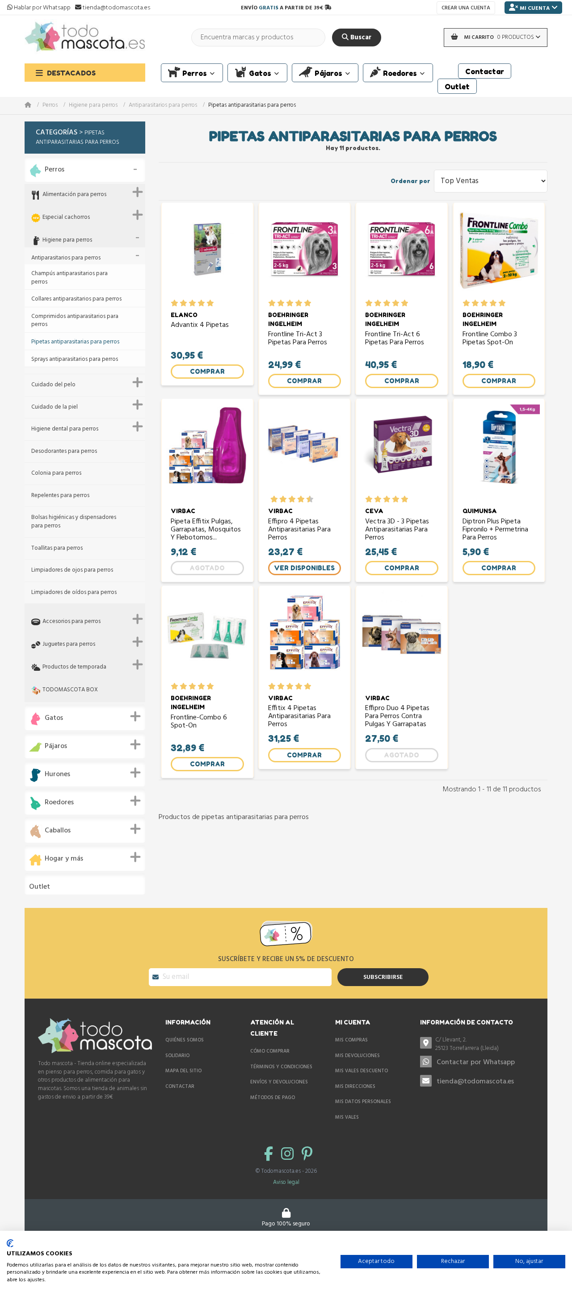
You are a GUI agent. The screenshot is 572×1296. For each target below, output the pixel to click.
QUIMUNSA (480, 510)
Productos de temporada (74, 667)
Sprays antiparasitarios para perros (74, 359)
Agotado (207, 568)
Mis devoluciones (357, 1056)
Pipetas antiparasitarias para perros (75, 342)
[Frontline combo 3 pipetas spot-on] (499, 253)
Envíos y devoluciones (279, 1082)
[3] (192, 303)
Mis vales (347, 1117)
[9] (305, 499)
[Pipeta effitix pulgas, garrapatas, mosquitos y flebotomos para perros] (207, 449)
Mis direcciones (355, 1087)
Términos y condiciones (281, 1067)
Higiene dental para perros (64, 429)
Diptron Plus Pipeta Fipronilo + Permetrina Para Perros (495, 530)
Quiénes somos (184, 1040)
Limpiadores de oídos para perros (74, 593)
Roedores (59, 803)
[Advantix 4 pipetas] (207, 253)
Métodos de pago (272, 1098)
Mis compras (351, 1040)
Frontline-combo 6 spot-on (199, 723)
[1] (174, 303)
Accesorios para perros (71, 622)
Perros (50, 105)
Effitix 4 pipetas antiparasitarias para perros (299, 716)
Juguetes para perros (68, 644)
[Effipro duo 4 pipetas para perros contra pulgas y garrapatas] (402, 636)
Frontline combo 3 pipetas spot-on (490, 339)
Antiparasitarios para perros (163, 105)
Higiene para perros (93, 105)
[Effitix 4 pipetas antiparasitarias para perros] (305, 636)
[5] (210, 303)
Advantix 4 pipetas (200, 326)
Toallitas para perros (57, 548)
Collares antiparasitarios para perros (76, 299)
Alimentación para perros (74, 195)
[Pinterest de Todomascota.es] (307, 1155)
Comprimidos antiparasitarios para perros (74, 321)
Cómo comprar (270, 1051)
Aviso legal (286, 1182)
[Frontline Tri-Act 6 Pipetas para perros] (402, 253)
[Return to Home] (33, 105)
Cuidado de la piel (54, 407)
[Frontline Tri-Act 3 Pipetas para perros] (305, 253)
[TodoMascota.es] (85, 37)
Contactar (179, 1087)
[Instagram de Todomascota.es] (289, 1155)
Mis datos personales (363, 1102)
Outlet (39, 887)
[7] (296, 499)
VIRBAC (183, 510)
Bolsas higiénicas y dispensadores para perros (73, 522)
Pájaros (56, 746)
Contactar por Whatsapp (476, 1062)
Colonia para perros (56, 473)
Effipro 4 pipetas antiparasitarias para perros (299, 530)
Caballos (58, 831)
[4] (201, 303)
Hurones (57, 774)
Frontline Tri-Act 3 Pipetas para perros (297, 339)
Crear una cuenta (466, 8)
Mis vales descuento (361, 1071)
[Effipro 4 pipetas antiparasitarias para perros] (305, 449)
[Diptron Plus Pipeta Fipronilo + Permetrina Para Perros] (499, 449)
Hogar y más (64, 859)
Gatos (54, 718)
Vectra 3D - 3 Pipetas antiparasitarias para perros (397, 530)
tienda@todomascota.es (475, 1081)
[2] (183, 303)
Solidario (177, 1056)
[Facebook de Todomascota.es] (270, 1155)
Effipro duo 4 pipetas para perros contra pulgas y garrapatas (397, 716)
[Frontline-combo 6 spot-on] (207, 636)
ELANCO (184, 314)
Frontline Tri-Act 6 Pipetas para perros (394, 339)
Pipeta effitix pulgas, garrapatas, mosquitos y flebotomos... (206, 530)
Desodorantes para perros (64, 451)
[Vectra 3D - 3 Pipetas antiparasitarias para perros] (402, 449)
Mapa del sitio (183, 1071)
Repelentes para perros (60, 496)
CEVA (374, 510)
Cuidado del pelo (53, 385)
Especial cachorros (66, 217)
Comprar (207, 371)
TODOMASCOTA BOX (70, 690)
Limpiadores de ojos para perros (72, 570)
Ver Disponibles (304, 568)
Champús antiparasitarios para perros (69, 278)
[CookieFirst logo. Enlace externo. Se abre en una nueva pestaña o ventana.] (10, 1243)
